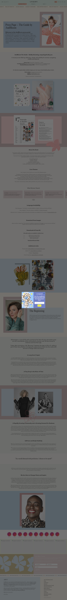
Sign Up (39, 305)
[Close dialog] (44, 293)
